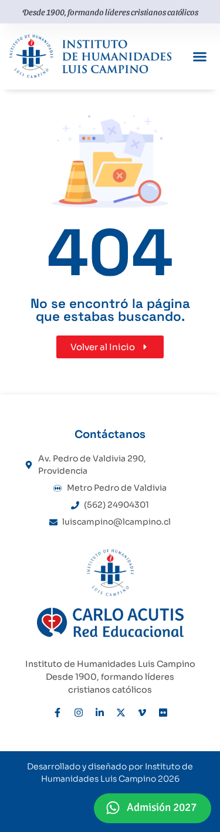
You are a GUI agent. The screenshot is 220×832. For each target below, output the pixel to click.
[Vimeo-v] (142, 712)
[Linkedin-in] (99, 712)
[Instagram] (78, 712)
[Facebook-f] (57, 712)
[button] (200, 57)
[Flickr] (163, 712)
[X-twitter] (121, 712)
